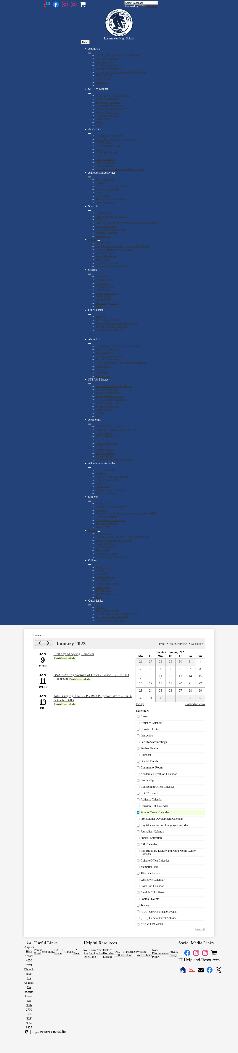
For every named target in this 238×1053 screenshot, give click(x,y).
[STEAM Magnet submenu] (89, 93)
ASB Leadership (105, 179)
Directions (102, 82)
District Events (149, 761)
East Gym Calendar (152, 886)
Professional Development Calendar (162, 818)
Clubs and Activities (107, 189)
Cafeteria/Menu (105, 286)
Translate (152, 6)
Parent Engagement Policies (112, 266)
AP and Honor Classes (109, 145)
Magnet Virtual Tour (108, 112)
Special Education (151, 837)
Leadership (147, 780)
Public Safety (103, 296)
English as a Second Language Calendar (164, 825)
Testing (145, 905)
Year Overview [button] (178, 643)
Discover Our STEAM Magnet (114, 95)
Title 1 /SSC (103, 259)
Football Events (150, 898)
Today (140, 704)
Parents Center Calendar (155, 812)
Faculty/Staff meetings (154, 742)
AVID (99, 149)
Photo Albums (104, 75)
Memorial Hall (149, 866)
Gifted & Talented (106, 152)
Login (32, 1032)
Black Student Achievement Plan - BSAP (120, 169)
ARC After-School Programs (113, 186)
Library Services (105, 159)
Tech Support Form (107, 320)
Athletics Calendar (151, 722)
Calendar (146, 754)
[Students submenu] (89, 210)
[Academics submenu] (89, 133)
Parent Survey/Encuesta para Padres (117, 323)
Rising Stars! (103, 212)
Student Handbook (107, 232)
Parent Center (104, 243)
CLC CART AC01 (152, 924)
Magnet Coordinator (107, 98)
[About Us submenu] (89, 53)
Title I (99, 306)
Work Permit (103, 236)
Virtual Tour (103, 85)
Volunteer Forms (105, 253)
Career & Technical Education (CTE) (117, 139)
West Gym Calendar (152, 879)
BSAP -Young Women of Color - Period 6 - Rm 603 (91, 675)
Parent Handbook (106, 256)
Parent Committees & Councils (114, 249)
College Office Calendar (155, 860)
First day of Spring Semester (74, 654)
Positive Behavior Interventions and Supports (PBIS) (126, 222)
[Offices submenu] (89, 274)
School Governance (107, 68)
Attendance (102, 283)
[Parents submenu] (98, 240)
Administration (104, 279)
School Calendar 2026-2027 (112, 326)
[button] (89, 343)
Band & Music (104, 142)
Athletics (101, 182)
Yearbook (101, 219)
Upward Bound (105, 165)
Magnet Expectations (108, 102)
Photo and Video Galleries (111, 199)
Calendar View (195, 704)
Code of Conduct (106, 226)
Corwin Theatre (150, 729)
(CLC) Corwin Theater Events (158, 911)
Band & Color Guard (153, 892)
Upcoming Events (106, 263)
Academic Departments (109, 135)
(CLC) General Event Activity (158, 918)
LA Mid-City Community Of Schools (118, 55)
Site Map (101, 316)
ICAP (99, 155)
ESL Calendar (149, 844)
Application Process (107, 115)
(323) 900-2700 (29, 1005)
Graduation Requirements (111, 229)
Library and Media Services (112, 216)
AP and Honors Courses (110, 105)
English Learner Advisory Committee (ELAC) (123, 246)
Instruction (147, 735)
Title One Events (150, 873)
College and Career (107, 293)
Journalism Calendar (153, 831)
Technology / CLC (107, 303)
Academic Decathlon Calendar (159, 774)
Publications (103, 196)
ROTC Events (149, 793)
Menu (85, 42)
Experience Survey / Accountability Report (121, 72)
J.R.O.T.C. (102, 192)
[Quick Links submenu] (89, 314)
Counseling (102, 289)
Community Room (152, 767)
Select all (200, 929)
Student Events (149, 748)
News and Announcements (111, 109)
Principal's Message (107, 58)
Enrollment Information (109, 65)
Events (145, 716)
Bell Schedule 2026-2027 (111, 330)
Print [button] (162, 643)
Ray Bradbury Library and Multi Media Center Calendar (168, 852)
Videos (100, 122)
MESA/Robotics (105, 162)
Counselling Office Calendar (157, 786)
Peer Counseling (105, 202)
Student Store (103, 299)
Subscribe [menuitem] (197, 643)
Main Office (103, 276)
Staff (98, 125)
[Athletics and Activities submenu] (89, 177)
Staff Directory (104, 62)
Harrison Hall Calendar (154, 806)
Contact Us (102, 78)
